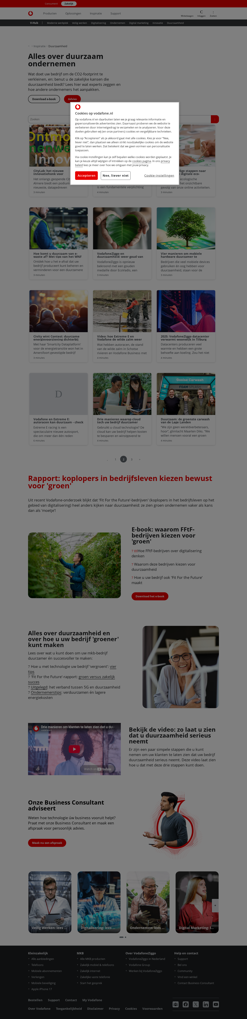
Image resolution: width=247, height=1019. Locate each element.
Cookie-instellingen (159, 175)
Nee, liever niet (116, 175)
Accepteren (86, 175)
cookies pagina (141, 161)
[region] (124, 143)
